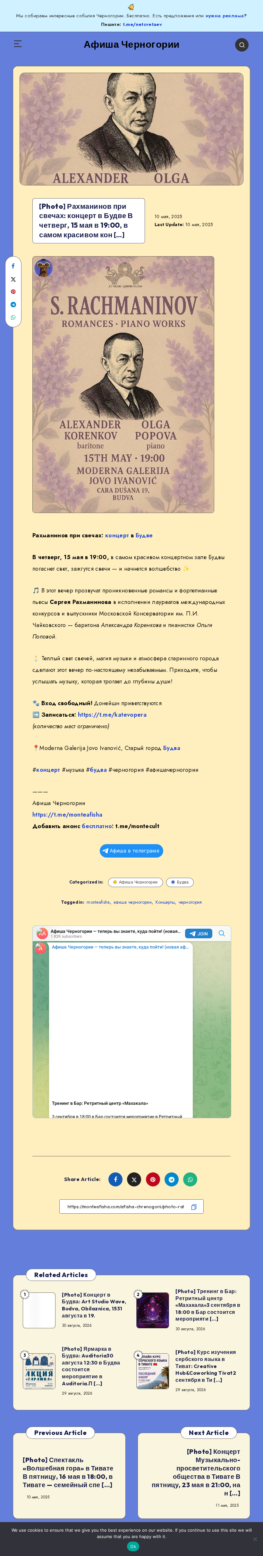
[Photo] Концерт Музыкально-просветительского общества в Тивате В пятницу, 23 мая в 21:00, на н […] (196, 1472)
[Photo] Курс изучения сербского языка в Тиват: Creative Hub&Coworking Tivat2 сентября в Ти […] (205, 1366)
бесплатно (97, 826)
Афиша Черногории (138, 882)
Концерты (165, 902)
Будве (144, 535)
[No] (255, 1539)
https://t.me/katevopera (112, 715)
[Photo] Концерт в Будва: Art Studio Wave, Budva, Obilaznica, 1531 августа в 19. (94, 1305)
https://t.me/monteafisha (67, 815)
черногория (190, 902)
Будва (171, 748)
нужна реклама (225, 15)
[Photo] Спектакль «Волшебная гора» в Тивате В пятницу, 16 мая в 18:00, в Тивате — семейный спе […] (68, 1472)
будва (98, 770)
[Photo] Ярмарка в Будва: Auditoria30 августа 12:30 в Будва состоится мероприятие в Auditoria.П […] (91, 1366)
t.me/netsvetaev (142, 24)
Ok (133, 1546)
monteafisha (98, 902)
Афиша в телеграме (134, 851)
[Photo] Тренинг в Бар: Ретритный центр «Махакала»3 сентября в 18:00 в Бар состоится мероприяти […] (207, 1305)
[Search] (242, 45)
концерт (117, 535)
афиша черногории (133, 902)
